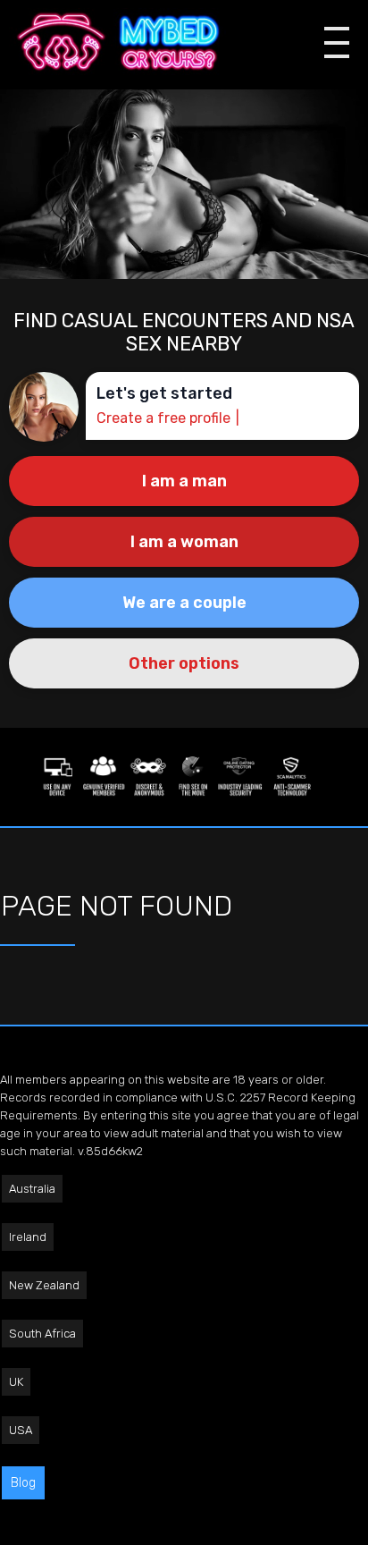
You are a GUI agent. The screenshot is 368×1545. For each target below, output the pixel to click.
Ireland (27, 1237)
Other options (184, 663)
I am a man (184, 481)
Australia (32, 1188)
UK (16, 1382)
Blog (23, 1482)
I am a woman (184, 542)
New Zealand (44, 1285)
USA (20, 1430)
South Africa (42, 1333)
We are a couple (184, 602)
